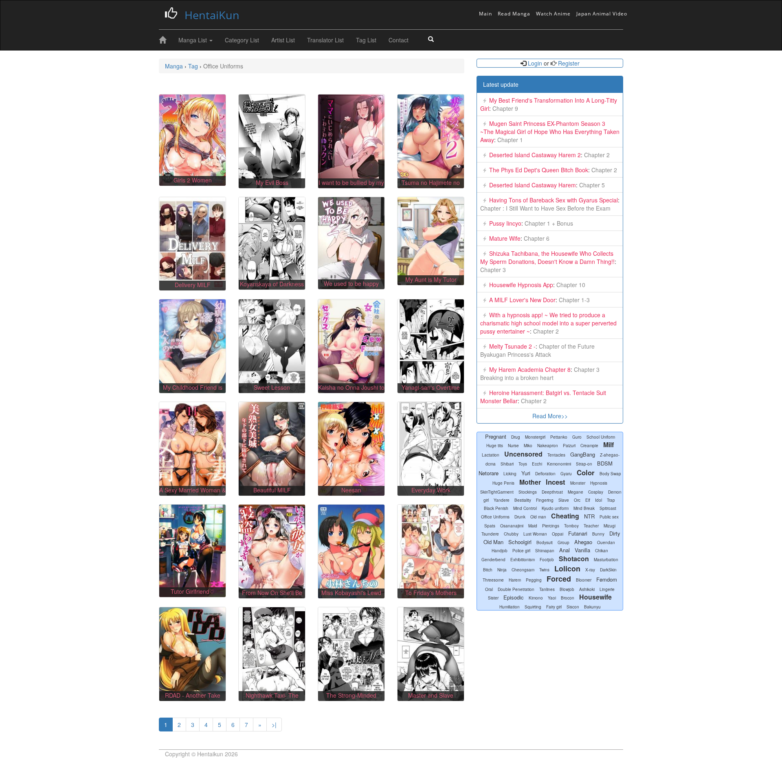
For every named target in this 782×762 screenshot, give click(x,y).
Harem (515, 580)
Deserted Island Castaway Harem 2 (535, 155)
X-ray (590, 570)
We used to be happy (351, 283)
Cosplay (595, 492)
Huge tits (494, 445)
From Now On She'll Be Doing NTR (272, 597)
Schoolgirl (520, 542)
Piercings (550, 526)
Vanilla (582, 550)
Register (568, 63)
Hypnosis (598, 483)
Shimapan (544, 550)
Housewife (595, 597)
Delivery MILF (193, 285)
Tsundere (490, 534)
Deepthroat (552, 492)
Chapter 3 (493, 270)
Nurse (513, 445)
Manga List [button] (193, 40)
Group (563, 542)
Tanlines (547, 589)
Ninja (502, 570)
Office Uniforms (495, 517)
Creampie (589, 445)
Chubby (511, 534)
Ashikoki (587, 589)
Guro (577, 437)
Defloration (545, 474)
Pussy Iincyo (505, 223)
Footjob (547, 559)
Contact (399, 40)
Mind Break (584, 508)
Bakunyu (592, 607)
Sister (493, 598)
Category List (242, 40)
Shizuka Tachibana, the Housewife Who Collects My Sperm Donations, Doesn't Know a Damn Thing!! (547, 257)
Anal (564, 550)
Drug (515, 437)
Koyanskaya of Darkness (272, 284)
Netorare (489, 473)
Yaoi (552, 598)
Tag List (366, 40)
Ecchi (537, 464)
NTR (589, 516)
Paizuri (569, 445)
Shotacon (574, 558)
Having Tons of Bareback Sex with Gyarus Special (553, 200)
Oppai (557, 534)
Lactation (490, 455)
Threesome (493, 580)
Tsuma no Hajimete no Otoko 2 (431, 186)
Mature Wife (505, 238)
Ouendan (606, 542)
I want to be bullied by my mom (351, 186)
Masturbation (606, 559)
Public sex (609, 517)
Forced (559, 578)
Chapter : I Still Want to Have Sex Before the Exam (545, 208)
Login (535, 63)
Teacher (591, 526)
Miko (528, 445)
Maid (532, 526)
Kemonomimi (559, 464)
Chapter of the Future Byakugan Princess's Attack (537, 350)
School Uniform (600, 437)
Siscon (573, 607)
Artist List (283, 40)
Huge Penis (503, 483)
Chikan (601, 550)
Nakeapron (547, 445)
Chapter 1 (509, 140)
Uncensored (523, 454)
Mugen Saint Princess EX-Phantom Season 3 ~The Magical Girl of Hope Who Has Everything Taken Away (549, 131)
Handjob (499, 550)
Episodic (513, 597)
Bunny (598, 534)
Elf (587, 500)
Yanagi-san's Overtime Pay (431, 391)
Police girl (521, 550)
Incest (555, 482)
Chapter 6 (535, 238)
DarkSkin (608, 570)
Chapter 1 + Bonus (548, 223)
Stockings (527, 492)
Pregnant (495, 436)
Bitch (487, 570)
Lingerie (607, 589)
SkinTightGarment (497, 492)
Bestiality (522, 500)
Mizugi (609, 526)
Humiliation (509, 607)
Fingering (545, 500)
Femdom (606, 579)
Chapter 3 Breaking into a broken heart (540, 373)
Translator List (325, 40)
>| (274, 724)
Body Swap (610, 474)
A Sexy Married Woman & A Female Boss (192, 494)
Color (586, 472)
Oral (489, 589)
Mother (530, 482)
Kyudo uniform (555, 508)
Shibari (507, 464)
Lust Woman (535, 534)
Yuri (525, 473)
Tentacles (556, 455)
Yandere (502, 500)
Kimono (536, 598)
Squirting (533, 607)
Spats (489, 526)
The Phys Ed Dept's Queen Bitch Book (538, 170)
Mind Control (525, 508)
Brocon (567, 598)
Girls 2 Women (193, 180)
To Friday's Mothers (431, 593)
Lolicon (567, 568)
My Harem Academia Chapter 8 (530, 369)
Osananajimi (511, 526)
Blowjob (567, 589)
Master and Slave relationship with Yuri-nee (430, 699)
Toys (522, 464)
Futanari (577, 533)
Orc (577, 500)
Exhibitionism (522, 559)
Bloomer (583, 580)
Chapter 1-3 (573, 300)
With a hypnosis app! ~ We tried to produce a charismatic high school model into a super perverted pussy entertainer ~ (548, 323)
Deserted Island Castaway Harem (532, 185)
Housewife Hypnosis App (521, 285)
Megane (575, 492)
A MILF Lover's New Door (522, 300)
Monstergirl (535, 437)
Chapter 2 (596, 155)
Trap (611, 500)
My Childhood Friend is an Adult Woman (192, 391)
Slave (563, 500)
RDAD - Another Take (192, 695)
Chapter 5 (591, 185)
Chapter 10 (570, 285)
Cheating (565, 515)
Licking (509, 474)
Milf (608, 444)
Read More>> (550, 416)
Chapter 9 (504, 108)
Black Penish (496, 508)
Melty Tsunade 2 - (512, 346)
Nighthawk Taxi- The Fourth (272, 699)
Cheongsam (523, 570)
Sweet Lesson (272, 387)
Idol (598, 500)
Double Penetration (516, 589)
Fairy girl (554, 607)
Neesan (351, 490)
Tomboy (571, 526)
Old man (538, 517)
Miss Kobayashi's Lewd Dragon (351, 597)
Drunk (519, 517)
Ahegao (583, 542)
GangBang (582, 454)
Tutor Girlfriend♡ (193, 591)
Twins (544, 570)
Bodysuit (544, 542)
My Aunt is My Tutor (431, 279)
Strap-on (584, 464)
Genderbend (493, 559)
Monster (577, 483)
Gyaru (566, 474)
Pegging (534, 580)
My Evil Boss (272, 182)
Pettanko (558, 437)
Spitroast (608, 508)
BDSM (605, 463)
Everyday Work (430, 490)
